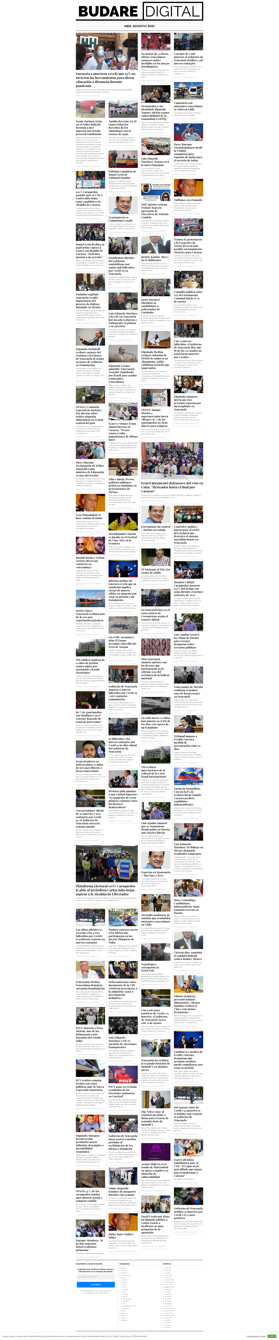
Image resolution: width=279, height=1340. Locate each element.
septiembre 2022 (169, 1287)
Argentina (126, 1280)
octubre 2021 (168, 1313)
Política (123, 1313)
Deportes (123, 1268)
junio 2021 (168, 1322)
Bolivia (125, 1282)
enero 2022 (168, 1306)
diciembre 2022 (169, 1280)
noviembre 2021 (169, 1311)
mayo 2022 (168, 1296)
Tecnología (124, 1320)
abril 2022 (168, 1299)
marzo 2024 (168, 1268)
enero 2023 (168, 1277)
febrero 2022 (168, 1303)
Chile (124, 1287)
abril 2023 (168, 1273)
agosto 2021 (168, 1318)
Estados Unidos (127, 1299)
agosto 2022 (168, 1289)
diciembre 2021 (169, 1308)
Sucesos (123, 1318)
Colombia (125, 1289)
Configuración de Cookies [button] (256, 1336)
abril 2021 (167, 1327)
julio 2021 (167, 1320)
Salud (123, 1315)
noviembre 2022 (169, 1282)
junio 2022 (168, 1294)
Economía (124, 1270)
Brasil (124, 1284)
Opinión (123, 1311)
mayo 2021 (168, 1325)
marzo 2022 (168, 1301)
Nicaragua (126, 1301)
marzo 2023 (168, 1275)
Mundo (123, 1277)
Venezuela (126, 1308)
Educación (124, 1273)
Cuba (124, 1292)
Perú (124, 1303)
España (125, 1296)
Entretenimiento (126, 1275)
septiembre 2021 (169, 1315)
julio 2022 (167, 1292)
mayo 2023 (168, 1270)
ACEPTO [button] (272, 1336)
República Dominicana (130, 1306)
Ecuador (125, 1294)
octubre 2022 (169, 1284)
